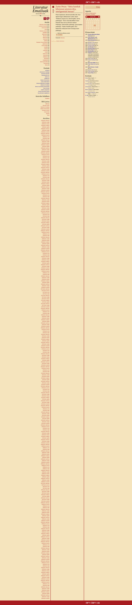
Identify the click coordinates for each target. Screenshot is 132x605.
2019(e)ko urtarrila (45, 267)
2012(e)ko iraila (46, 391)
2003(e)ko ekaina (45, 570)
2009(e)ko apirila (45, 457)
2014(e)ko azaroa (45, 348)
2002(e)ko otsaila (45, 596)
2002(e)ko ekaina (45, 590)
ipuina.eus (45, 53)
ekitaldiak (45, 32)
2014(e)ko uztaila (45, 355)
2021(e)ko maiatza (45, 222)
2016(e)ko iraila (46, 313)
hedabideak (45, 60)
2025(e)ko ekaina (45, 143)
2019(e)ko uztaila (45, 258)
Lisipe (46, 52)
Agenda (47, 113)
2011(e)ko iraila (46, 410)
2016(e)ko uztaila (45, 316)
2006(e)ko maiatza (45, 514)
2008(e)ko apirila (45, 476)
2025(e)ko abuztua (45, 140)
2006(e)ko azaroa (45, 504)
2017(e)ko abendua (45, 289)
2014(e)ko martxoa (45, 361)
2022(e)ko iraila (46, 196)
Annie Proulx (90, 58)
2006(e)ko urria (46, 506)
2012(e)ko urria (46, 389)
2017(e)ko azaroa (45, 290)
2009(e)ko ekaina (45, 454)
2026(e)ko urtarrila (45, 131)
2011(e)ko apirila (45, 418)
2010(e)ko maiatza (45, 436)
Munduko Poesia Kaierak (41, 42)
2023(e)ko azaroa (45, 174)
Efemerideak (90, 32)
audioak (45, 40)
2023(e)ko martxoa (45, 187)
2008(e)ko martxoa (45, 478)
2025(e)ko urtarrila (45, 151)
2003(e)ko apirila (45, 574)
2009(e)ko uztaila (45, 452)
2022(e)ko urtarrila (45, 209)
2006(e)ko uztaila (45, 510)
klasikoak (45, 39)
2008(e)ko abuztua (45, 470)
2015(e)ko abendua (45, 327)
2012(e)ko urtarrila (45, 404)
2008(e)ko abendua (45, 463)
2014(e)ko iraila (46, 352)
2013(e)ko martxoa (45, 381)
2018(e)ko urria (46, 272)
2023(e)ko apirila (45, 185)
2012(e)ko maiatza (45, 397)
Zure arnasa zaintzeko (90, 92)
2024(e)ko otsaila (45, 169)
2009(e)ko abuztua (45, 451)
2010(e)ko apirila (45, 438)
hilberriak (45, 37)
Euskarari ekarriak (45, 73)
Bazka (46, 65)
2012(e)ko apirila (45, 399)
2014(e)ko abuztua (45, 353)
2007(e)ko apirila (45, 496)
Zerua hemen (88, 86)
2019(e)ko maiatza (45, 261)
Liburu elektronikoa (45, 81)
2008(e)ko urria (46, 467)
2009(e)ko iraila (46, 449)
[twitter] (44, 19)
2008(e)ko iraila (46, 468)
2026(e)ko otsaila (45, 130)
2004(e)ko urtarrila (45, 559)
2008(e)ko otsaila (45, 480)
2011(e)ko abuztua (45, 412)
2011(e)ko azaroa (45, 407)
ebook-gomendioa (44, 61)
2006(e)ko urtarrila (45, 520)
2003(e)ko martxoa (45, 575)
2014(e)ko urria (46, 350)
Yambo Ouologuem (92, 59)
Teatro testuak (46, 88)
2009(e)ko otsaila (45, 460)
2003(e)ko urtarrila (45, 578)
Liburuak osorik (46, 105)
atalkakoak (45, 43)
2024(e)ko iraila (46, 157)
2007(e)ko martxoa (45, 497)
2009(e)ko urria (46, 447)
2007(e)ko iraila (46, 488)
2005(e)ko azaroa (45, 523)
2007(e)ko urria (46, 486)
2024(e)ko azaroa (45, 154)
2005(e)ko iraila (46, 527)
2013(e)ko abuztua (45, 373)
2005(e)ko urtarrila (45, 540)
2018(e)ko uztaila (45, 277)
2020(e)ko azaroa (45, 232)
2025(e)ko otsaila (45, 149)
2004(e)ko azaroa (45, 543)
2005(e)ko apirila (45, 535)
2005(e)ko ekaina (45, 531)
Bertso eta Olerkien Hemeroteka (42, 86)
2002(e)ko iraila (46, 585)
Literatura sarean (45, 110)
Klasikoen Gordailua (45, 84)
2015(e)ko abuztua (45, 334)
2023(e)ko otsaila (45, 188)
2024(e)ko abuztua (45, 159)
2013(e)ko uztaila (45, 374)
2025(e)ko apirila (45, 146)
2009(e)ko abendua (45, 444)
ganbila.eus (46, 78)
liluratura (45, 35)
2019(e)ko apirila (45, 263)
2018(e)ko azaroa (45, 271)
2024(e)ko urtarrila (45, 170)
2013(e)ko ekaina (45, 376)
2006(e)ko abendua (45, 502)
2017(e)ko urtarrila (45, 306)
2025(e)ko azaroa (45, 135)
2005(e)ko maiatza (45, 533)
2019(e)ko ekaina (45, 259)
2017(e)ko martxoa (45, 303)
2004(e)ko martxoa (45, 556)
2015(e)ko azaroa (45, 329)
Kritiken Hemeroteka (44, 80)
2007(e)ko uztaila (45, 491)
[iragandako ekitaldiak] (90, 14)
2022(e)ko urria (46, 195)
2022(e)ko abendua (45, 191)
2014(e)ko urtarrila (45, 365)
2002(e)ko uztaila (45, 588)
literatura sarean (43, 30)
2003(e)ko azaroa (45, 562)
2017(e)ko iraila (46, 293)
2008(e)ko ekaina (45, 473)
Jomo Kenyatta (91, 71)
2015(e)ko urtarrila (45, 345)
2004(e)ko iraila (46, 546)
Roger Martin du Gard (93, 64)
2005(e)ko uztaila (45, 530)
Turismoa (87, 80)
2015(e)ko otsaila (45, 344)
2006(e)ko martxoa (45, 517)
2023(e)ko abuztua (45, 178)
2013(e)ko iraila (46, 371)
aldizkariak (44, 34)
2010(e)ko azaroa (45, 426)
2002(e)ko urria (46, 583)
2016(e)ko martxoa (45, 323)
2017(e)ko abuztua (45, 295)
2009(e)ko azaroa (45, 446)
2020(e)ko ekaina (45, 240)
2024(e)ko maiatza (45, 164)
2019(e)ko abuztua (45, 256)
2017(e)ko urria (46, 292)
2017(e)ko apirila (45, 301)
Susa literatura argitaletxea (43, 93)
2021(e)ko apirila (45, 224)
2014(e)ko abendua (45, 347)
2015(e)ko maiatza (45, 339)
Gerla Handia (44, 45)
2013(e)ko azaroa (45, 368)
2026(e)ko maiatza (45, 125)
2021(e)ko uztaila (45, 219)
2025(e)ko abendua (45, 133)
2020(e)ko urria (46, 233)
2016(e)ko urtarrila (45, 326)
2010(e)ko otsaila (45, 441)
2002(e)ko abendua (45, 580)
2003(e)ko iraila (46, 565)
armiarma (47, 70)
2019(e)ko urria (46, 253)
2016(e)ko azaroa (45, 310)
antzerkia (45, 55)
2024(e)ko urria (46, 156)
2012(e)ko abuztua (45, 392)
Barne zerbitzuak (89, 89)
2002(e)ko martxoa (45, 595)
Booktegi (46, 58)
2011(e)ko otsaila (45, 421)
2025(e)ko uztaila (45, 141)
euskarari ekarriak (43, 26)
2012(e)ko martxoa (45, 400)
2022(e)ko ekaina (45, 201)
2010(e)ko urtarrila (45, 442)
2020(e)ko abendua (45, 230)
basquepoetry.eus (45, 75)
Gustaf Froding (91, 45)
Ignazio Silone (91, 69)
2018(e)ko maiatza (45, 280)
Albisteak (47, 103)
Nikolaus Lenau (91, 42)
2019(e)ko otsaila (45, 266)
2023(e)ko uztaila (45, 180)
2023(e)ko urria (46, 175)
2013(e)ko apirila (45, 379)
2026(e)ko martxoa (45, 128)
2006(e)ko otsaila (45, 519)
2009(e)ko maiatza (45, 455)
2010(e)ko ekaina (45, 434)
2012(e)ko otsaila (45, 402)
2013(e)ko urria (46, 370)
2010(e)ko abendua (45, 425)
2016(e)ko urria (46, 311)
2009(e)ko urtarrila (45, 462)
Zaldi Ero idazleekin (45, 89)
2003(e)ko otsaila (45, 577)
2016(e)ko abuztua (45, 314)
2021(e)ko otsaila (45, 227)
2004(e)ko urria (46, 544)
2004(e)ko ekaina (45, 551)
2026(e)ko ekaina (45, 123)
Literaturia (46, 63)
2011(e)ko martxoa (45, 420)
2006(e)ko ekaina (45, 512)
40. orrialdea (59, 34)
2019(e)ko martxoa (45, 264)
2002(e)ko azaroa (45, 582)
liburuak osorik (43, 24)
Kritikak (88, 76)
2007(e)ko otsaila (45, 499)
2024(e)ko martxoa (45, 167)
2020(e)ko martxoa (45, 245)
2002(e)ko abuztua (45, 587)
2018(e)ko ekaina (45, 279)
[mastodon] (48, 19)
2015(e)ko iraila (46, 332)
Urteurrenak (46, 111)
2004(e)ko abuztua (45, 548)
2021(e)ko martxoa (45, 225)
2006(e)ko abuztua (45, 509)
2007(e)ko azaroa (45, 485)
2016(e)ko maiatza (45, 319)
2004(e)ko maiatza (45, 553)
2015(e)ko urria (46, 331)
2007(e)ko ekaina (45, 493)
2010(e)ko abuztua (45, 431)
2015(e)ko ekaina (45, 337)
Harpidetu (47, 98)
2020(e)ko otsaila (45, 246)
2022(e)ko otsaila (45, 208)
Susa (46, 29)
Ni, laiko (87, 95)
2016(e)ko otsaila (45, 324)
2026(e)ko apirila (45, 127)
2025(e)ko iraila (46, 138)
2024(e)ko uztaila (45, 161)
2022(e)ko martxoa (45, 206)
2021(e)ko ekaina (45, 221)
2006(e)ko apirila (45, 515)
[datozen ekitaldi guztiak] (90, 13)
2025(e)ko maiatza (45, 144)
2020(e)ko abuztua (45, 237)
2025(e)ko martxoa (45, 148)
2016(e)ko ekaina (45, 318)
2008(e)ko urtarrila (45, 481)
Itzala (86, 78)
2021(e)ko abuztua (45, 217)
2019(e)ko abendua (45, 250)
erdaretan (45, 50)
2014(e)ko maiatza (45, 358)
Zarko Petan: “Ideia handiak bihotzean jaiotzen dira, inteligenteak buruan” (68, 9)
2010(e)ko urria (46, 428)
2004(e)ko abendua (45, 541)
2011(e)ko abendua (45, 405)
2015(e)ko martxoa (45, 342)
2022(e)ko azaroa (45, 193)
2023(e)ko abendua (45, 172)
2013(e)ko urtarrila (45, 384)
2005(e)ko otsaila (45, 538)
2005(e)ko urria (46, 525)
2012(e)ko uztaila (45, 394)
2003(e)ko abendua (45, 561)
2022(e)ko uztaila (45, 199)
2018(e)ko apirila (45, 282)
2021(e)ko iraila (46, 216)
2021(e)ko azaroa (45, 212)
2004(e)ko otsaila (45, 557)
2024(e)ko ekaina (45, 162)
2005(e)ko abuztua (45, 528)
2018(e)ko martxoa (45, 284)
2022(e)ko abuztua (45, 198)
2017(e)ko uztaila (45, 297)
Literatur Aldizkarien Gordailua (42, 83)
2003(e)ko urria (46, 564)
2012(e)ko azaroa (45, 387)
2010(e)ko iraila (46, 429)
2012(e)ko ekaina (45, 395)
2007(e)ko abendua (45, 483)
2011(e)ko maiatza (45, 416)
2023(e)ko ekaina (45, 182)
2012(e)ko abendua (45, 386)
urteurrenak (44, 27)
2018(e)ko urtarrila (45, 287)
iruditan (45, 48)
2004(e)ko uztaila (45, 549)
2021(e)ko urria (46, 214)
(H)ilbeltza (45, 56)
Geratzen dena (88, 83)
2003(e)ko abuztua (45, 567)
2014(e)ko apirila (45, 360)
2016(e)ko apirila (45, 321)
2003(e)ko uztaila (45, 569)
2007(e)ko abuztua (45, 489)
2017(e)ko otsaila (45, 305)
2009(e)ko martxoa (45, 459)
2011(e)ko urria (46, 408)
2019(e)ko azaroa (45, 251)
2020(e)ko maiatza (45, 242)
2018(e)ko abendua (45, 269)
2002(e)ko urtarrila (45, 598)
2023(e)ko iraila (46, 177)
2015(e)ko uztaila (45, 336)
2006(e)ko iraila (46, 507)
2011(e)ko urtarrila (45, 423)
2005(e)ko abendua (45, 522)
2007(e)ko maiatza (45, 494)
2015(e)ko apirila (45, 340)
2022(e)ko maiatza (45, 203)
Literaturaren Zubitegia (44, 72)
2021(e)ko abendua (45, 211)
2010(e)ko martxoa (45, 439)
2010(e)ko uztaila (45, 433)
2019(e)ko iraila (46, 255)
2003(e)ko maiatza (45, 572)
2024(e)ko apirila (45, 165)
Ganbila (45, 47)
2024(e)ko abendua (45, 152)
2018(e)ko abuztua (45, 276)
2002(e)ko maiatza (45, 591)
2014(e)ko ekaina (45, 357)
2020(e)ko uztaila (45, 238)
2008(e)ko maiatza (45, 475)
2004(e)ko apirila (45, 554)
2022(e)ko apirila (45, 204)
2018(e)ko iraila (46, 274)
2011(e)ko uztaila (45, 413)
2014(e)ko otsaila (45, 363)
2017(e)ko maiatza (45, 300)
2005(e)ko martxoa (45, 536)
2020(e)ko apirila (45, 243)
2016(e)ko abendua (45, 308)
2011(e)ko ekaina (45, 415)
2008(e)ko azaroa (45, 465)
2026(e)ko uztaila (45, 122)
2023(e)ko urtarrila (45, 190)
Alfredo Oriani (91, 44)
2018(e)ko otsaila (45, 285)
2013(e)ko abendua (45, 366)
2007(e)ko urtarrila (45, 501)
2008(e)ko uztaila (45, 472)
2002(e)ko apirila (45, 593)
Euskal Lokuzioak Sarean (43, 91)
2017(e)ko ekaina (45, 298)
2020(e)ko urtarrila (45, 248)
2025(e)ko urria (46, 136)
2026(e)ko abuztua (45, 120)
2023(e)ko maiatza (45, 183)
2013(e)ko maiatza (45, 378)
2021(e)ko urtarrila (45, 229)
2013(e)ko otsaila (45, 382)
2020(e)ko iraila (46, 235)
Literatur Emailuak (40, 9)
